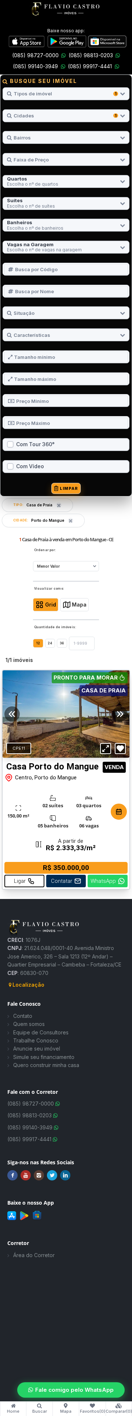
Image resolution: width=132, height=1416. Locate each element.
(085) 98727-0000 (35, 55)
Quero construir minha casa (46, 1065)
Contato (22, 1016)
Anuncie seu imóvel (36, 1048)
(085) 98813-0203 (91, 55)
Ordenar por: (45, 550)
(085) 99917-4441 (90, 66)
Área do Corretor (34, 1255)
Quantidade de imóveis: (55, 627)
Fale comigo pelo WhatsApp (74, 1389)
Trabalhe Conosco (35, 1040)
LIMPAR (69, 488)
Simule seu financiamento (43, 1057)
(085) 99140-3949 (35, 66)
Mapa (79, 604)
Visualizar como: (49, 588)
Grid (50, 604)
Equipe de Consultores (41, 1032)
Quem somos (29, 1024)
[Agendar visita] (119, 812)
